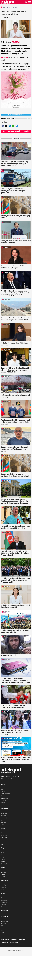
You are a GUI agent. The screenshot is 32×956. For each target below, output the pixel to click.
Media (2, 842)
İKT (2, 820)
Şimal (2, 925)
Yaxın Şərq (3, 859)
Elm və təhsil (4, 835)
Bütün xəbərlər (5, 939)
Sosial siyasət (4, 833)
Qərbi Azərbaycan (5, 793)
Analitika (3, 805)
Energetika (3, 815)
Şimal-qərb (3, 923)
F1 (1, 897)
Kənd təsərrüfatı (5, 813)
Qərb (2, 930)
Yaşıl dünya (4, 837)
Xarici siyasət (4, 798)
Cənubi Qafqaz (4, 864)
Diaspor (3, 791)
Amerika (3, 854)
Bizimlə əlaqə (14, 942)
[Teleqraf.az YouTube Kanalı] (16, 131)
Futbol (2, 907)
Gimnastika (4, 900)
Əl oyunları (3, 904)
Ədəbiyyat (3, 887)
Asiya (2, 857)
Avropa (3, 861)
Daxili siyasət (4, 800)
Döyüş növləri (4, 902)
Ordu (2, 789)
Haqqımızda (4, 942)
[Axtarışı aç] (26, 2)
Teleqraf (4, 57)
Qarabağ (3, 802)
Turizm (2, 824)
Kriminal (3, 874)
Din (2, 844)
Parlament (3, 796)
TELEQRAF (16, 42)
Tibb (2, 839)
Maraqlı (3, 876)
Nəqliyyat (3, 822)
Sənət (2, 889)
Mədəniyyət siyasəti (6, 885)
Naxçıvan (3, 934)
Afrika (2, 852)
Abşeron (3, 928)
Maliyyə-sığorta (5, 817)
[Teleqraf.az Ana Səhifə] (7, 2)
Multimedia (21, 939)
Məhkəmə (3, 872)
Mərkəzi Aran (4, 921)
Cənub (2, 932)
